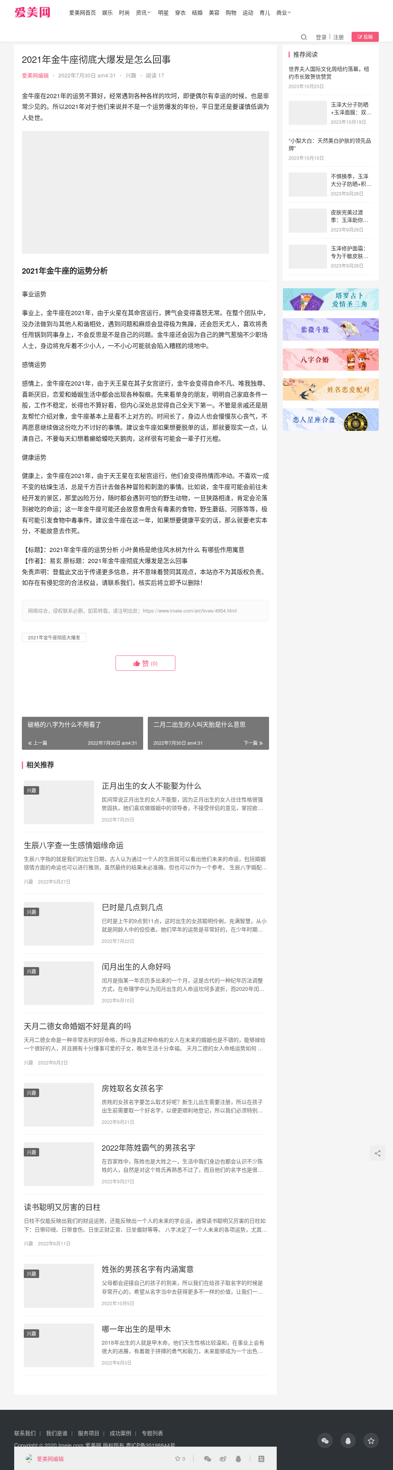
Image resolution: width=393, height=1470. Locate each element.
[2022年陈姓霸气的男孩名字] (59, 1164)
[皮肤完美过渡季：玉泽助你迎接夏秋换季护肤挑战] (308, 213)
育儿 (264, 12)
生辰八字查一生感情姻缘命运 (74, 845)
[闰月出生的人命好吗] (59, 983)
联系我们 (25, 1432)
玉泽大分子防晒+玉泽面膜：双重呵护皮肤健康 (351, 111)
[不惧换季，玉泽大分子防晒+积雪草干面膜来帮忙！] (308, 177)
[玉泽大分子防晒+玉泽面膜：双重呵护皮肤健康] (308, 105)
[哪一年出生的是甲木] (59, 1345)
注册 (338, 37)
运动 (248, 12)
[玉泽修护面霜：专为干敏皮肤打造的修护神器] (308, 249)
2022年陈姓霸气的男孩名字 (148, 1147)
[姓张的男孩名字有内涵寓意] (59, 1285)
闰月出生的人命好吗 (136, 966)
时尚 (124, 12)
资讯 (141, 12)
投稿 (367, 36)
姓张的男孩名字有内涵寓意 (148, 1269)
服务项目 (88, 1432)
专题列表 (152, 1432)
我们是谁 (57, 1432)
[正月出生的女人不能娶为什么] (59, 802)
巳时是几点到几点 (132, 907)
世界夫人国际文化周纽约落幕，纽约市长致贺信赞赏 (329, 72)
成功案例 (120, 1432)
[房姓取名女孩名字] (59, 1105)
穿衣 (180, 12)
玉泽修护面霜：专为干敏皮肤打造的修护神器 (349, 255)
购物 (231, 12)
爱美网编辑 (35, 75)
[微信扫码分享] (208, 1458)
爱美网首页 (82, 12)
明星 (163, 12)
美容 (214, 12)
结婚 (197, 12)
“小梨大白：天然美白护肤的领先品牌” (330, 144)
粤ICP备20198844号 (150, 1445)
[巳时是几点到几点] (59, 924)
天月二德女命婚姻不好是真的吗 (77, 1026)
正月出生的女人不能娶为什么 (151, 785)
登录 (321, 37)
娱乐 (107, 12)
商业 (281, 12)
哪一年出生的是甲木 (136, 1329)
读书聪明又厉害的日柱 (62, 1207)
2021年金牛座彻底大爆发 (54, 637)
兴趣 (130, 75)
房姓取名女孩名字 (132, 1088)
